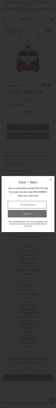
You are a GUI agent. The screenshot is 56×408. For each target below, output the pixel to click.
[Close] (51, 179)
